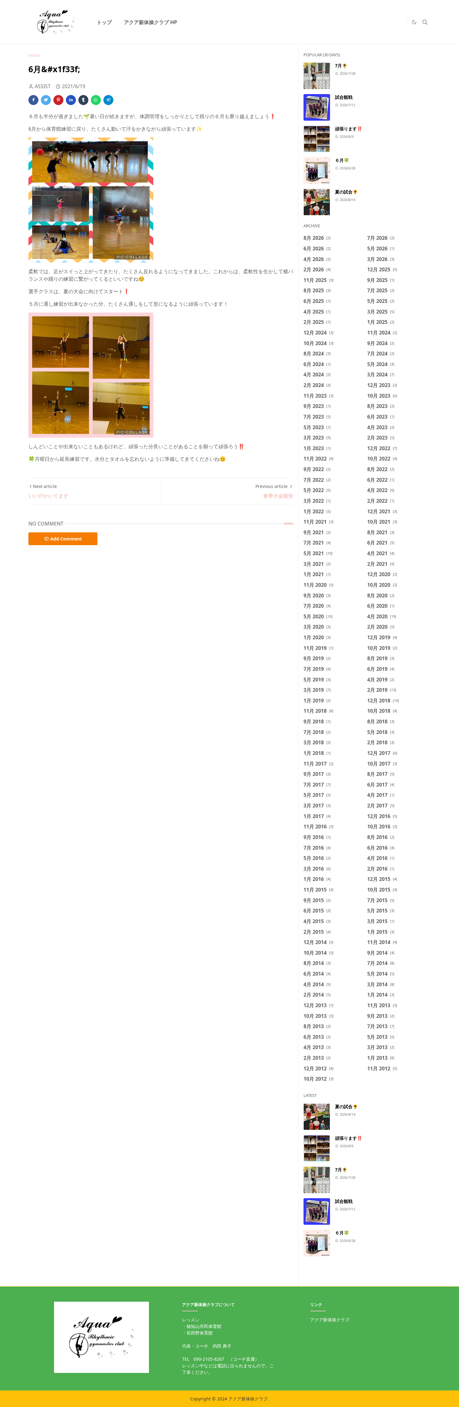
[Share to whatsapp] (96, 100)
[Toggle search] (425, 22)
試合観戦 (344, 97)
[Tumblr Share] (83, 100)
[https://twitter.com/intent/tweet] (401, 22)
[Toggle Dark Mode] (414, 22)
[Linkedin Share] (71, 100)
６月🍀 (342, 160)
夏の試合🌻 (346, 192)
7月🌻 (341, 65)
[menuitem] (104, 22)
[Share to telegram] (108, 100)
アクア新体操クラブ (329, 1320)
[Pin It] (58, 100)
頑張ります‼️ (348, 129)
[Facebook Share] (33, 100)
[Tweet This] (46, 100)
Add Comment (66, 539)
